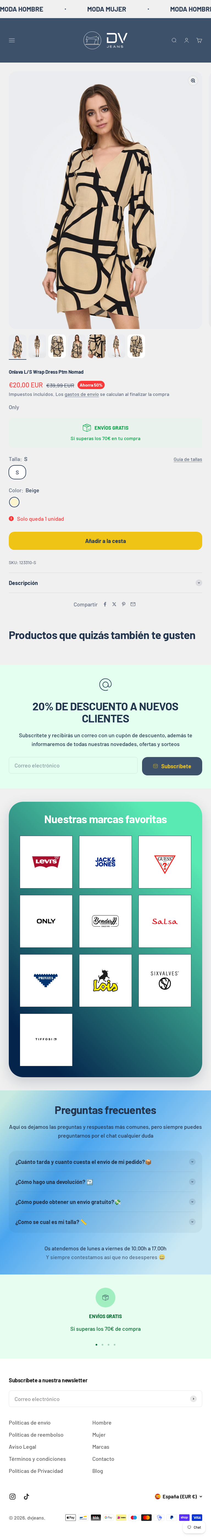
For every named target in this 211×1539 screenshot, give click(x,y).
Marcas (100, 1446)
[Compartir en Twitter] (114, 604)
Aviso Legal (22, 1446)
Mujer (99, 1434)
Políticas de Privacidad (36, 1470)
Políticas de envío (30, 1422)
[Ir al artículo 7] (136, 347)
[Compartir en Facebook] (105, 604)
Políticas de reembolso (36, 1434)
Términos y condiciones (37, 1458)
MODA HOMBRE (167, 9)
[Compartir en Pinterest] (123, 604)
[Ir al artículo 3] (57, 347)
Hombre (102, 1422)
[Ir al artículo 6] (116, 347)
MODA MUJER (81, 9)
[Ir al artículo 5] (97, 347)
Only (14, 407)
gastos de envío (82, 394)
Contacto (103, 1458)
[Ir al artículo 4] (77, 347)
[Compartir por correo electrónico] (133, 604)
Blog (97, 1470)
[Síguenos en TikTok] (26, 1496)
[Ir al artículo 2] (37, 347)
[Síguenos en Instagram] (12, 1496)
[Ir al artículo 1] (17, 347)
